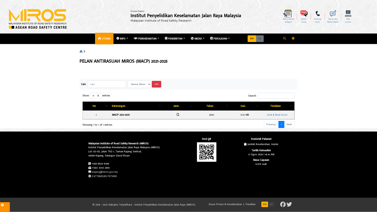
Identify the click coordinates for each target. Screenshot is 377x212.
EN (259, 39)
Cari (156, 84)
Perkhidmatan (146, 38)
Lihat (270, 114)
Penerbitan (174, 38)
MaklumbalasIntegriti (288, 20)
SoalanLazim (304, 20)
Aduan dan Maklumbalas (333, 20)
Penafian (250, 204)
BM (251, 39)
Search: (252, 95)
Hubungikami (317, 20)
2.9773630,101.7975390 (104, 176)
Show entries (96, 95)
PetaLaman (348, 20)
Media (198, 38)
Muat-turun (281, 114)
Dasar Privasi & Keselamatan (226, 204)
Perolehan (220, 38)
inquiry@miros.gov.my (105, 172)
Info (122, 38)
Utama (106, 38)
